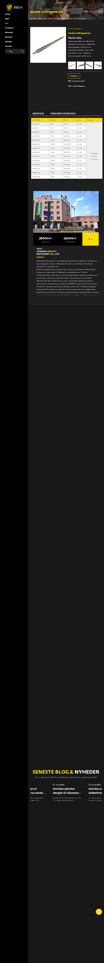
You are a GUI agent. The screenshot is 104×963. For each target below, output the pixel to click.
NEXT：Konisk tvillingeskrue (76, 86)
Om (6, 23)
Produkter (9, 28)
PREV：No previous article (76, 81)
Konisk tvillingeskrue (76, 18)
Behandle (9, 32)
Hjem (7, 19)
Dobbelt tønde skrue (56, 18)
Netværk (8, 37)
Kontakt (8, 46)
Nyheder (8, 42)
